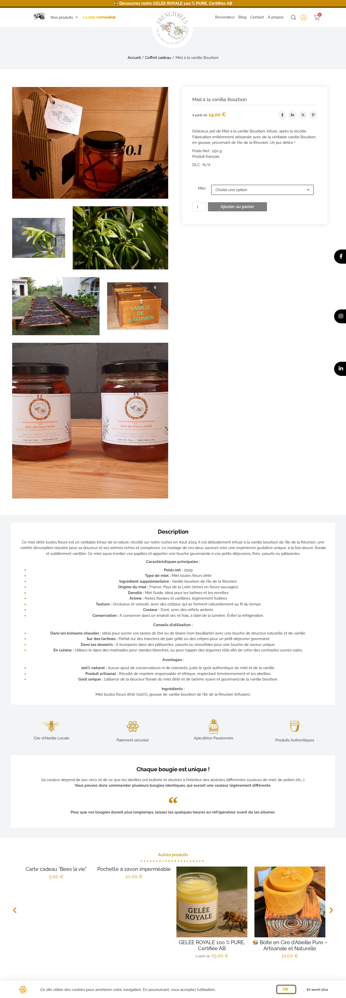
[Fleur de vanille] (38, 238)
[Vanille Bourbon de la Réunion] (137, 306)
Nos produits (62, 17)
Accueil (134, 57)
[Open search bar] (293, 17)
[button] (14, 910)
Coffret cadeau (158, 57)
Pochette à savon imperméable (77, 869)
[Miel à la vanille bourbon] (90, 420)
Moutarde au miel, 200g (311, 942)
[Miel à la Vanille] (90, 142)
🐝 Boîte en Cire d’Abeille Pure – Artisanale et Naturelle (233, 945)
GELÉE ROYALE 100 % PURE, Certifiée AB (155, 945)
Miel (201, 188)
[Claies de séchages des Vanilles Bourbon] (56, 306)
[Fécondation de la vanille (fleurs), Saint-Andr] (120, 238)
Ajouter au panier (237, 206)
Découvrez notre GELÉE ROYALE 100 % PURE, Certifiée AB (175, 3)
